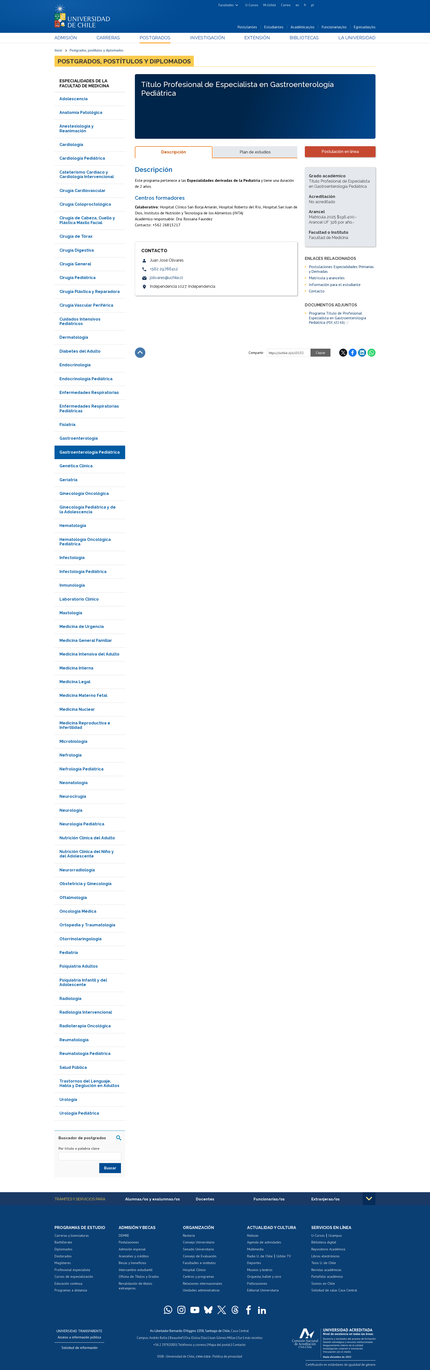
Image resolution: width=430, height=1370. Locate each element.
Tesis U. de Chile (323, 1263)
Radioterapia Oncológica (85, 1026)
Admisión (65, 37)
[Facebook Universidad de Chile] (248, 1310)
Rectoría (189, 1235)
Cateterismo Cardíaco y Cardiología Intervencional (86, 174)
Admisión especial (132, 1249)
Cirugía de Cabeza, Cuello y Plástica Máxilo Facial (87, 220)
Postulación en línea (340, 151)
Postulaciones (129, 1242)
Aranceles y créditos (134, 1256)
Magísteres (62, 1263)
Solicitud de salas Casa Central (334, 1290)
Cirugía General (75, 264)
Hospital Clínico (194, 1270)
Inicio (58, 50)
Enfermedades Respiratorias (89, 392)
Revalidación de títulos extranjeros (135, 1286)
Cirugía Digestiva (76, 250)
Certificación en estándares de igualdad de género (341, 1365)
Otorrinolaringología (80, 939)
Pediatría (68, 952)
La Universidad (357, 37)
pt (312, 5)
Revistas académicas (326, 1270)
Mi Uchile (269, 5)
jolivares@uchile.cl (166, 277)
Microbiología (73, 741)
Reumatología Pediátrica (84, 1053)
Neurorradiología (77, 870)
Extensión (257, 37)
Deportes (254, 1263)
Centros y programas (198, 1276)
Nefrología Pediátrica (81, 769)
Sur (240, 1338)
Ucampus (335, 1235)
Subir (140, 352)
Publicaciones (257, 1283)
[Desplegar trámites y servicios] (369, 1198)
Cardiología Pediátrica (82, 158)
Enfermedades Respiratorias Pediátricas (89, 408)
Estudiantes (273, 27)
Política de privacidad (227, 1356)
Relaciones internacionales (202, 1283)
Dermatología (73, 337)
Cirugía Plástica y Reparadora (89, 291)
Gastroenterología (78, 438)
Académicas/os (303, 27)
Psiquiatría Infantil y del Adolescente (83, 982)
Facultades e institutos (199, 1263)
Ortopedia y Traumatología (87, 925)
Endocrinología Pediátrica (85, 379)
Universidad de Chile (180, 1356)
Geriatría (68, 479)
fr (305, 5)
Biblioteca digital (323, 1242)
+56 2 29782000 (164, 1345)
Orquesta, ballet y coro (264, 1276)
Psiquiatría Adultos (78, 966)
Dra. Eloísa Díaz (196, 1338)
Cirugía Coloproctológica (85, 204)
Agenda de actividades (264, 1242)
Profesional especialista (72, 1270)
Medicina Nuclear (77, 709)
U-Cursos (251, 5)
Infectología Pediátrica (83, 571)
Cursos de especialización (73, 1276)
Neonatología (73, 782)
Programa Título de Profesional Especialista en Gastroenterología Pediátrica (337, 318)
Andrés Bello (158, 1338)
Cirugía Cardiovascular (82, 190)
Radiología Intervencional (85, 1012)
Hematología (72, 525)
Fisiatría (67, 424)
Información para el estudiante (335, 284)
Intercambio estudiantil (136, 1270)
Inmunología (72, 585)
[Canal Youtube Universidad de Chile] (195, 1310)
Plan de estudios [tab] (255, 152)
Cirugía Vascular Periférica (86, 305)
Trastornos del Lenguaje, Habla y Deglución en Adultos (89, 1083)
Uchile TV (283, 1256)
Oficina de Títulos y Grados (139, 1276)
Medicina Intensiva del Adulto (89, 654)
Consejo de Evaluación (199, 1256)
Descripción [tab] (173, 152)
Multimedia (255, 1249)
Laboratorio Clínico (79, 599)
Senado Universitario (198, 1249)
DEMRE (124, 1235)
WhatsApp (372, 353)
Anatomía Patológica (80, 112)
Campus (142, 1338)
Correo (286, 5)
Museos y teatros (259, 1270)
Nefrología (70, 755)
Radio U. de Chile (260, 1256)
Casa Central (240, 1331)
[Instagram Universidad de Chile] (181, 1310)
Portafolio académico (327, 1276)
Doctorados (63, 1256)
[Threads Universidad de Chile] (235, 1310)
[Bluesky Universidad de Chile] (208, 1310)
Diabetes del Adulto (80, 351)
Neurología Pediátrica (81, 824)
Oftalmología (73, 897)
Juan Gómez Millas (222, 1338)
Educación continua (68, 1283)
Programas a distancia (70, 1290)
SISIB (160, 1356)
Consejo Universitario (199, 1242)
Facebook (353, 353)
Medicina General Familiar (85, 640)
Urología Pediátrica (79, 1113)
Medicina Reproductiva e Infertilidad (84, 725)
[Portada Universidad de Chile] (84, 14)
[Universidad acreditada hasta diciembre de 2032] (334, 1342)
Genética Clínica (76, 466)
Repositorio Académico (328, 1249)
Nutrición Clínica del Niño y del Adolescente (86, 853)
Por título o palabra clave (79, 1148)
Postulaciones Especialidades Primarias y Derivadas (341, 269)
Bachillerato (63, 1242)
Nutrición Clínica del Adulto (87, 838)
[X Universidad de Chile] (221, 1310)
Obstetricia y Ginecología (85, 883)
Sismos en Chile (323, 1283)
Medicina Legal (74, 681)
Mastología (70, 613)
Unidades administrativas (201, 1290)
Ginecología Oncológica (84, 493)
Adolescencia (73, 98)
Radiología (70, 998)
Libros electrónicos (325, 1256)
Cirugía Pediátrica (77, 277)
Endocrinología (75, 365)
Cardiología (71, 144)
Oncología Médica (77, 911)
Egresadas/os (365, 27)
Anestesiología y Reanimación (76, 128)
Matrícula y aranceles (327, 278)
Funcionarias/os (334, 27)
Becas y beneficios (132, 1263)
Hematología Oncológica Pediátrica (85, 541)
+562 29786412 (164, 269)
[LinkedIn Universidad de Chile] (262, 1310)
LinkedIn (362, 353)
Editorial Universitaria (263, 1290)
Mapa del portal (219, 1345)
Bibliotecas (304, 37)
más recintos (254, 1338)
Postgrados (155, 37)
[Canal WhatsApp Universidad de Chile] (168, 1310)
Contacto (316, 291)
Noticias (253, 1235)
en (297, 5)
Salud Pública (73, 1067)
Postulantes (247, 27)
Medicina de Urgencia (81, 626)
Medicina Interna (76, 668)
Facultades (226, 5)
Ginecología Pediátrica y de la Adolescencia (87, 509)
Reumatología (74, 1040)
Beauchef (176, 1338)
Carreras (108, 37)
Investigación (207, 37)
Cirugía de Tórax (76, 236)
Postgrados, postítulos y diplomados (96, 50)
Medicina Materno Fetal (83, 695)
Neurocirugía (72, 796)
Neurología (70, 810)
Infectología (72, 557)
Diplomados (63, 1249)
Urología (68, 1099)
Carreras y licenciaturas (71, 1235)
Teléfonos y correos (192, 1345)
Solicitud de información (79, 1347)
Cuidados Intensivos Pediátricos (80, 321)
